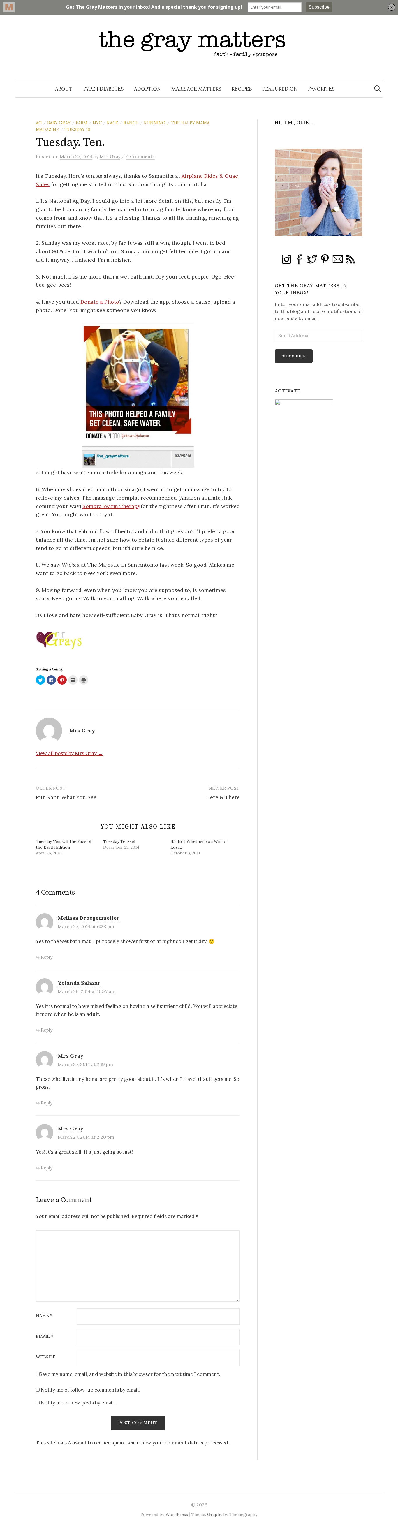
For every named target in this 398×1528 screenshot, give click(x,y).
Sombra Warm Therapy (111, 506)
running (154, 123)
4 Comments (140, 156)
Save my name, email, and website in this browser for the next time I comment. (130, 1374)
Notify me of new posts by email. (78, 1403)
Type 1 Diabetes (103, 89)
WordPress (176, 1514)
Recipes (242, 89)
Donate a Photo (99, 301)
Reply (46, 957)
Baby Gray (59, 123)
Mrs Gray (70, 1055)
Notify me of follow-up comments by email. (90, 1390)
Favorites (321, 89)
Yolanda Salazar (79, 982)
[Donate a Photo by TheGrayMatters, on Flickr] (138, 395)
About (63, 89)
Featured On (279, 89)
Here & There (223, 797)
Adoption (147, 89)
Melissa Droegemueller (88, 917)
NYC (97, 123)
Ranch (131, 123)
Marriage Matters (196, 89)
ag (39, 123)
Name (44, 1316)
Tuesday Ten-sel (119, 841)
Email (44, 1336)
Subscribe (294, 356)
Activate (287, 391)
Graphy (214, 1514)
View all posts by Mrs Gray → (69, 753)
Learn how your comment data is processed (177, 1442)
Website (46, 1357)
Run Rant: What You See (66, 797)
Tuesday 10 (77, 129)
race (112, 123)
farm (81, 123)
